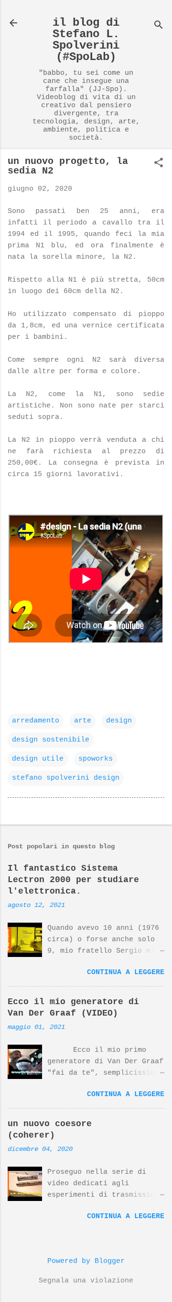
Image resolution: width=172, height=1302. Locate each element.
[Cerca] (158, 26)
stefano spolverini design (65, 778)
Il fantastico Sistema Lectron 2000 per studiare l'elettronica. (73, 880)
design (119, 721)
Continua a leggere (125, 972)
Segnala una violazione (86, 1281)
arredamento (35, 721)
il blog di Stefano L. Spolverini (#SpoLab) (86, 39)
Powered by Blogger (86, 1261)
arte (82, 721)
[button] (158, 164)
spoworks (95, 759)
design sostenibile (50, 740)
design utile (38, 759)
